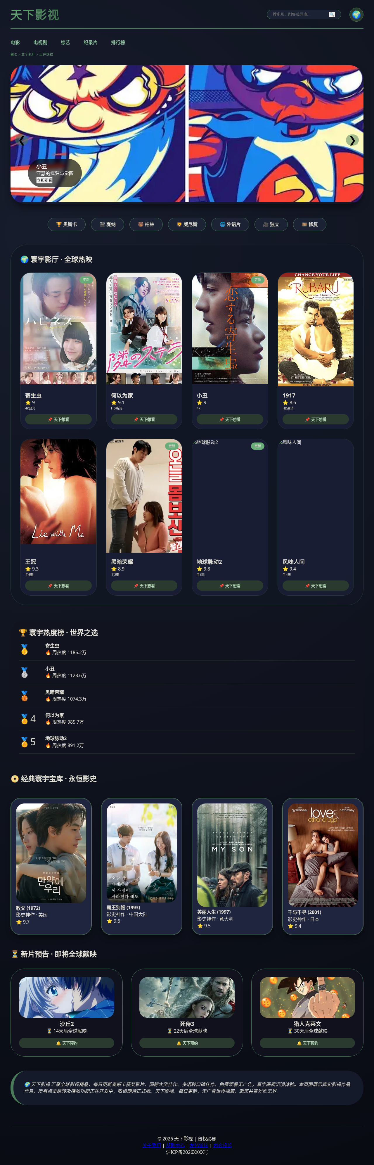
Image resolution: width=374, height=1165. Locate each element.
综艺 (65, 42)
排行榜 (118, 42)
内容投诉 (222, 1145)
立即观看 (44, 180)
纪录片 (91, 42)
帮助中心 (175, 1145)
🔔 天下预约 (66, 1043)
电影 (15, 42)
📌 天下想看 (58, 419)
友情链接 (199, 1145)
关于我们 (151, 1145)
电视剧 (40, 42)
